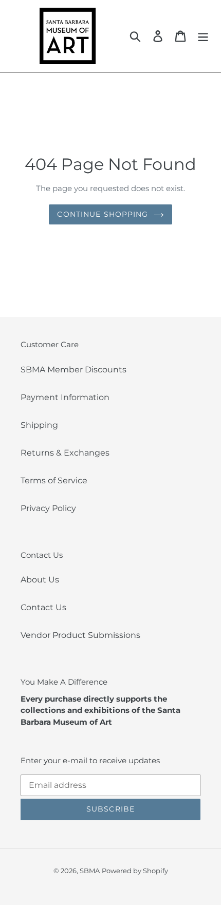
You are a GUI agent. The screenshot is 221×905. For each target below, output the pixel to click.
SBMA (90, 870)
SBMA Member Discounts (73, 369)
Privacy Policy (48, 508)
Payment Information (65, 397)
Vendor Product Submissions (80, 635)
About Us (40, 580)
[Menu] (203, 36)
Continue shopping (102, 214)
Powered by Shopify (135, 870)
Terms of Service (54, 480)
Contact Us (43, 607)
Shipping (39, 425)
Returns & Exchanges (65, 453)
